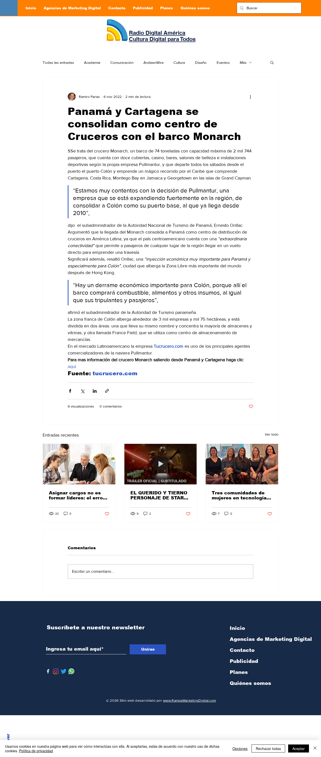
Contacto (242, 650)
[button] (272, 62)
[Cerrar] (315, 748)
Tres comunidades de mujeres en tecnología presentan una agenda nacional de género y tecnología (239, 495)
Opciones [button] (240, 748)
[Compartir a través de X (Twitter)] (82, 391)
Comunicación (121, 62)
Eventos (223, 62)
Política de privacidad (36, 750)
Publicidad (244, 661)
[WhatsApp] (71, 671)
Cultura (179, 62)
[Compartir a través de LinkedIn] (94, 391)
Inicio (237, 628)
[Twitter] (63, 671)
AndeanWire (153, 62)
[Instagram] (56, 671)
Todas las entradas (58, 62)
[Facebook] (48, 671)
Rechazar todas (268, 748)
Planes (239, 672)
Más (243, 62)
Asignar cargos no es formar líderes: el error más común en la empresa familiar (77, 495)
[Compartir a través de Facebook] (70, 391)
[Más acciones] (250, 97)
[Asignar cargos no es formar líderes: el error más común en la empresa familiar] (79, 464)
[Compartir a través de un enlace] (107, 391)
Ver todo (271, 434)
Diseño (201, 62)
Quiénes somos (250, 683)
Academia (92, 62)
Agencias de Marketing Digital (256, 639)
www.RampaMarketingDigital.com (189, 700)
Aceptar (298, 748)
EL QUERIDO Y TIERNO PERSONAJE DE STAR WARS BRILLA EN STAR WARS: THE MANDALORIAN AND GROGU (159, 495)
